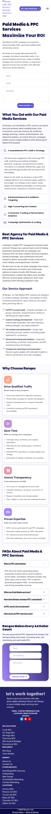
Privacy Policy (18, 812)
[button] (47, 8)
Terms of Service (32, 812)
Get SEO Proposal (29, 9)
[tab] (25, 150)
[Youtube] (25, 719)
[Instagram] (29, 719)
